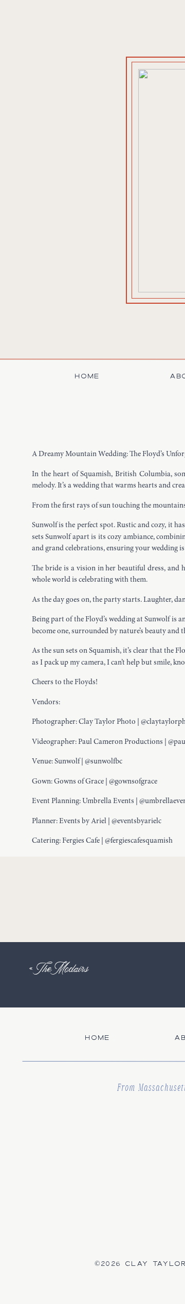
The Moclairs (62, 968)
